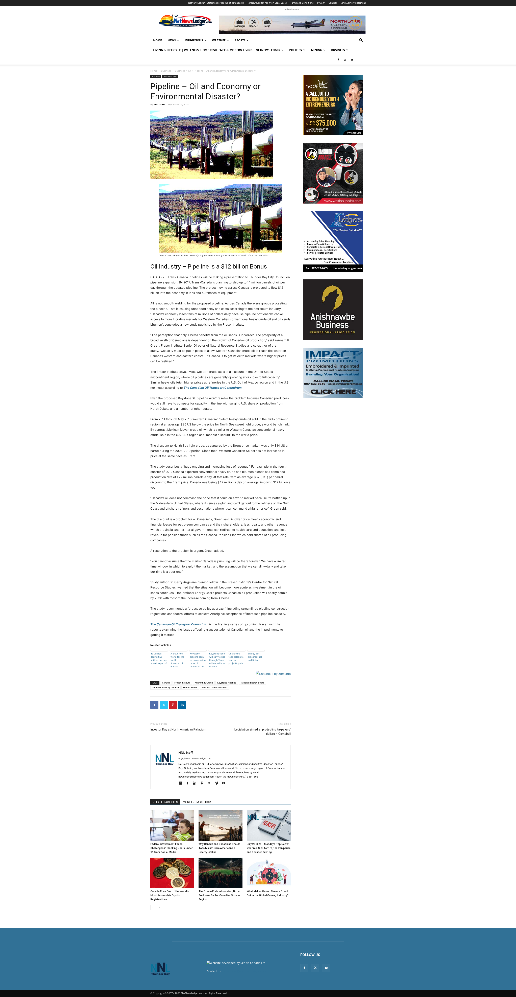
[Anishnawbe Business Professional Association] (333, 309)
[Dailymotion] (181, 783)
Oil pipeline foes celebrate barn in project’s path (236, 658)
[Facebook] (338, 60)
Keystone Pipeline (226, 682)
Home (157, 40)
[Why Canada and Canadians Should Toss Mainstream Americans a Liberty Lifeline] (220, 825)
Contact (333, 2)
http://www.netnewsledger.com (194, 758)
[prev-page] (152, 907)
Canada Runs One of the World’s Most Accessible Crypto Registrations (169, 895)
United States (190, 687)
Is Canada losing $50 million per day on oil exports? (159, 658)
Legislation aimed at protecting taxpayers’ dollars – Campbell (262, 732)
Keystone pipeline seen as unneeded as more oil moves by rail (198, 659)
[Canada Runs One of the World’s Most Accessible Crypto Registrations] (172, 873)
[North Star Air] (292, 25)
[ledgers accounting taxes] (333, 241)
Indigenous (194, 40)
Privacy (321, 2)
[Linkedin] (182, 705)
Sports (240, 40)
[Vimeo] (218, 783)
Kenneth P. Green (204, 682)
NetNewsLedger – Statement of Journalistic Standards (216, 2)
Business (338, 50)
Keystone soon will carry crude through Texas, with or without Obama (217, 659)
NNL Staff (159, 104)
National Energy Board (252, 682)
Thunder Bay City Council (165, 687)
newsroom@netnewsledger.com (244, 971)
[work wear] (333, 173)
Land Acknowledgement (353, 2)
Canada (166, 682)
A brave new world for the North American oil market (177, 659)
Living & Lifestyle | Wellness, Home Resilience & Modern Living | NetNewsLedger (216, 50)
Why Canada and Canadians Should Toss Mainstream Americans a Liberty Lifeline (219, 848)
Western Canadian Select (214, 687)
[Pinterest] (173, 705)
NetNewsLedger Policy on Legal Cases (267, 2)
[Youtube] (352, 60)
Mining (316, 50)
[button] (361, 41)
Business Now (183, 70)
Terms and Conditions (301, 2)
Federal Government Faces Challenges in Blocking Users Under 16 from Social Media (171, 848)
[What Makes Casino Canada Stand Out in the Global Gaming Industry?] (269, 873)
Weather (219, 40)
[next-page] (159, 907)
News (171, 40)
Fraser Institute (182, 682)
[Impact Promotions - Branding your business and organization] (333, 373)
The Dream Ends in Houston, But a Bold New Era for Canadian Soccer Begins (219, 895)
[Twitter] (345, 60)
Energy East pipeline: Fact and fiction (255, 657)
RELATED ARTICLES (165, 802)
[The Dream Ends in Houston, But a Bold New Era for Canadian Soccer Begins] (220, 873)
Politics (295, 50)
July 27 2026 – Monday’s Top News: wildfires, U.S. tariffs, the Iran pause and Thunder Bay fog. (268, 848)
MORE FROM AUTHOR (197, 802)
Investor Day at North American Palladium (178, 729)
